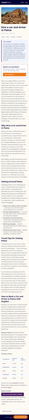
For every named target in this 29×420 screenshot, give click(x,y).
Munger (5, 378)
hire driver (19, 37)
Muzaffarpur (6, 367)
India (7, 37)
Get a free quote (21, 417)
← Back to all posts (6, 411)
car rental (13, 37)
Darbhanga (6, 374)
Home (22, 2)
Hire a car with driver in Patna (12, 394)
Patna (3, 37)
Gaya (4, 371)
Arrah (4, 363)
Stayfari (6, 2)
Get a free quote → (10, 74)
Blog (26, 2)
